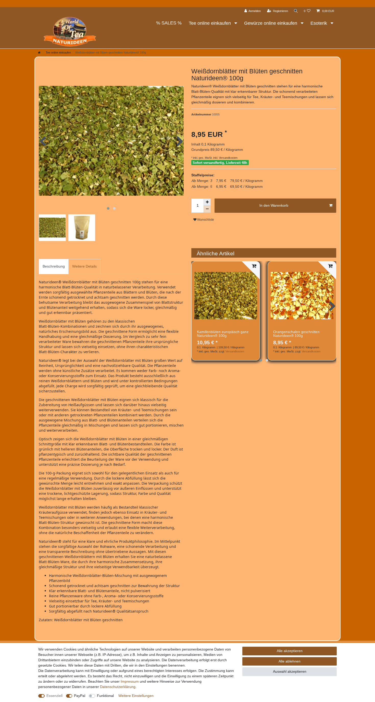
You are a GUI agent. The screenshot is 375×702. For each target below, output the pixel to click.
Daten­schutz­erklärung (117, 687)
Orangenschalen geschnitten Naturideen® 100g (296, 334)
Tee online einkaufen (210, 23)
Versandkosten (228, 157)
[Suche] (296, 11)
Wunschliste (205, 219)
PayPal (79, 696)
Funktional (105, 696)
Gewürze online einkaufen (271, 23)
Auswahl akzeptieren (289, 671)
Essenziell (54, 696)
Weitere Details (84, 266)
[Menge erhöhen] (207, 202)
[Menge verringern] (207, 209)
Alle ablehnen (290, 661)
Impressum (130, 681)
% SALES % (169, 22)
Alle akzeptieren (290, 651)
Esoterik (319, 23)
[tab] (54, 266)
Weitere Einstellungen (136, 696)
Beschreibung (54, 266)
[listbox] (225, 295)
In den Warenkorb (273, 205)
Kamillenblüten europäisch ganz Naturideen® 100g (222, 334)
